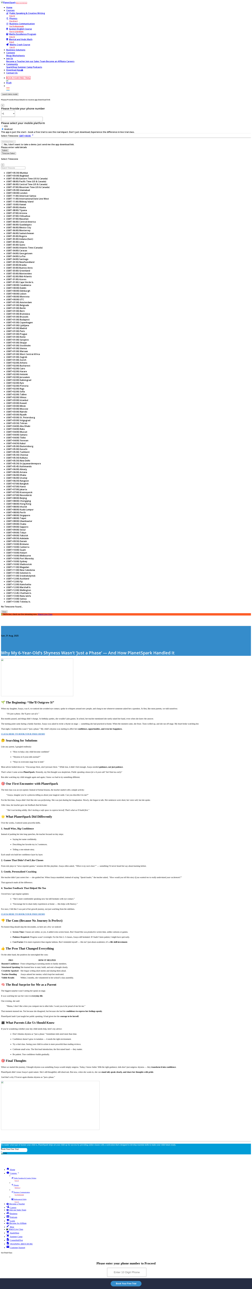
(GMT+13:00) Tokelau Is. (18, 601)
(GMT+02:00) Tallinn (16, 394)
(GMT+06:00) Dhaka (16, 475)
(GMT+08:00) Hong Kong (18, 503)
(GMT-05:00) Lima (15, 241)
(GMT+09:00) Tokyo (16, 532)
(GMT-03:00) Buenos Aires (19, 267)
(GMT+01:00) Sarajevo (17, 339)
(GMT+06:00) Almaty (16, 469)
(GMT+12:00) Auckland (17, 578)
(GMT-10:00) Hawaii (16, 204)
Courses (10, 10)
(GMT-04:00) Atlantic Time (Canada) (24, 247)
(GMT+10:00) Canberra (17, 547)
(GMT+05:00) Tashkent (18, 452)
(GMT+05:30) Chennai (17, 454)
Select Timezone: (10, 135)
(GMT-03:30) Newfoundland (20, 262)
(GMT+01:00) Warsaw (17, 351)
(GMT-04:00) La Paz (16, 256)
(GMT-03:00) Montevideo (19, 273)
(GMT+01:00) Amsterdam (19, 302)
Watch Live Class (45, 614)
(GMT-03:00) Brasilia (16, 264)
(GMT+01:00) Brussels (17, 316)
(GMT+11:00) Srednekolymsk (20, 575)
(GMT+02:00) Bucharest (18, 365)
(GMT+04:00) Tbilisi (16, 437)
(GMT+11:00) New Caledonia (20, 570)
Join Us (9, 58)
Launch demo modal (9, 94)
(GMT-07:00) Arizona (16, 213)
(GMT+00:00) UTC (15, 299)
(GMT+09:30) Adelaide (17, 538)
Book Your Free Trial (10, 1149)
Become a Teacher (16, 61)
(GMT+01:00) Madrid (16, 328)
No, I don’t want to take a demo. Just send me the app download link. (39, 144)
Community (12, 64)
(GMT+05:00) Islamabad (18, 190)
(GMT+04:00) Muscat (16, 431)
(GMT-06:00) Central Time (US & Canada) (26, 184)
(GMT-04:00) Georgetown (19, 253)
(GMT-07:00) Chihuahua (18, 216)
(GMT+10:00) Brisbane (17, 544)
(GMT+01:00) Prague (16, 334)
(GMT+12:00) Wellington (18, 590)
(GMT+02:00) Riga (15, 388)
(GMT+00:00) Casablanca (18, 285)
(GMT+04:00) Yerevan (17, 440)
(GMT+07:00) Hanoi (16, 486)
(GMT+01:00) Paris (15, 331)
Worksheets (18, 55)
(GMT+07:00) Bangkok (17, 483)
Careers (70, 61)
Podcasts (37, 67)
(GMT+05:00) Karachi (16, 449)
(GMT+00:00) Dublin (16, 288)
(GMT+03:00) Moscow (17, 408)
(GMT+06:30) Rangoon (17, 480)
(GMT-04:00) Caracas (16, 250)
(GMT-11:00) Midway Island (19, 201)
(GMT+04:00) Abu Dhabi (18, 426)
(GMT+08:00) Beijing (16, 498)
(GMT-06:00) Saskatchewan (20, 233)
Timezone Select (8, 153)
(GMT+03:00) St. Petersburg (20, 417)
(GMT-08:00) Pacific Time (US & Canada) (26, 181)
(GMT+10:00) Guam (16, 549)
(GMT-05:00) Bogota (16, 236)
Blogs (9, 55)
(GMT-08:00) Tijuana (16, 210)
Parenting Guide (9, 630)
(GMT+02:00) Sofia (15, 391)
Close (4, 612)
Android (8, 129)
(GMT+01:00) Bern (15, 311)
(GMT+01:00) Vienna (16, 348)
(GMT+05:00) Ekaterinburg (19, 446)
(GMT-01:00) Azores (16, 279)
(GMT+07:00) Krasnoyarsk (19, 492)
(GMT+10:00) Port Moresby (20, 558)
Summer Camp (25, 67)
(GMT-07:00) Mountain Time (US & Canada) (28, 187)
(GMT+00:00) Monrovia (17, 296)
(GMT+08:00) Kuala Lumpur (20, 509)
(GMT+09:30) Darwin (16, 541)
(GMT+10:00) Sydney (16, 561)
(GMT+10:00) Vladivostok (19, 564)
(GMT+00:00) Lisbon (16, 293)
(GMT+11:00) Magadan (17, 567)
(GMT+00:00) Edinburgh (18, 290)
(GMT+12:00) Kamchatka (18, 584)
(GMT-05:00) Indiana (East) (19, 239)
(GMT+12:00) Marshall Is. (18, 587)
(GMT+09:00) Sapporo (17, 526)
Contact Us (12, 72)
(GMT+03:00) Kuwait (16, 403)
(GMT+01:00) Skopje (16, 342)
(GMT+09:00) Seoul (15, 529)
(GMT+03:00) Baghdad (17, 175)
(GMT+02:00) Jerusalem (18, 377)
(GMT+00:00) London (16, 193)
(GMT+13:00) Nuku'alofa (18, 595)
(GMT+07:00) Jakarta (16, 489)
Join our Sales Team (36, 61)
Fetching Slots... (8, 142)
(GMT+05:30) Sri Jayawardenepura (23, 463)
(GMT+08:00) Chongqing (18, 500)
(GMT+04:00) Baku (15, 429)
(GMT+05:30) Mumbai (17, 172)
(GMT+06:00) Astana (16, 472)
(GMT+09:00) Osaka (16, 524)
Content (10, 52)
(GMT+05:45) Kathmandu (19, 466)
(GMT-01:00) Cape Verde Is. (20, 282)
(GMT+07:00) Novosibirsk (19, 495)
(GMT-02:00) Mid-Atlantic (19, 276)
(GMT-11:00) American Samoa (21, 195)
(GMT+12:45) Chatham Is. (19, 593)
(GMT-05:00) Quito (15, 244)
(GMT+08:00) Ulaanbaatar (19, 521)
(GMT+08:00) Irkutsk (16, 506)
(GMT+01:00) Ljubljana (17, 325)
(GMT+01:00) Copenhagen (19, 322)
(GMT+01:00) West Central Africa (23, 354)
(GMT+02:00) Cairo (15, 368)
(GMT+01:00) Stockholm (18, 345)
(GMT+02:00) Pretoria (17, 385)
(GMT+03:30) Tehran (16, 423)
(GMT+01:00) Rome (16, 336)
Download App (13, 70)
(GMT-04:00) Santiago (17, 259)
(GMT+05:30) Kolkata (17, 457)
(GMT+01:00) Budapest (18, 319)
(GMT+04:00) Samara (16, 434)
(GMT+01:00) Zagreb (16, 357)
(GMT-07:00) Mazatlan (17, 218)
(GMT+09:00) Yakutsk (17, 535)
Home (9, 7)
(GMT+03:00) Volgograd (18, 420)
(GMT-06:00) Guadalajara (19, 224)
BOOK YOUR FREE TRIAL (21, 3)
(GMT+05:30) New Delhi (18, 460)
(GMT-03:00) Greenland (18, 270)
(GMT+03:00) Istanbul (17, 400)
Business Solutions (15, 49)
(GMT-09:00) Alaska (16, 207)
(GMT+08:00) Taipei (16, 518)
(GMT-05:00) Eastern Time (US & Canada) (27, 178)
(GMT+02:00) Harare (16, 371)
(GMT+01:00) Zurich (16, 359)
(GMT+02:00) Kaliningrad (18, 380)
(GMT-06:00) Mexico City (18, 227)
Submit (4, 150)
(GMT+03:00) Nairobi (16, 411)
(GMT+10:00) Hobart (16, 552)
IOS (6, 126)
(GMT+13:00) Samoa (16, 598)
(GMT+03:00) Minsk (16, 406)
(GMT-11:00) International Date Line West (27, 198)
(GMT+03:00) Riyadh (16, 414)
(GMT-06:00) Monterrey (18, 230)
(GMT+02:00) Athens (16, 362)
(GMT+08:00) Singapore (18, 515)
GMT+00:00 (26, 135)
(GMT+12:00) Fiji (14, 581)
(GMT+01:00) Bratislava (18, 313)
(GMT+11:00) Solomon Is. (18, 572)
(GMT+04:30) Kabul (15, 443)
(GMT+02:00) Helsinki (17, 374)
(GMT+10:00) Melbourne (18, 555)
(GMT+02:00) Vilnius (16, 397)
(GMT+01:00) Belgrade (17, 305)
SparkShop (12, 67)
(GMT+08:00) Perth (16, 512)
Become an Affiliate (56, 61)
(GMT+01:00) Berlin (16, 308)
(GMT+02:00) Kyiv (15, 382)
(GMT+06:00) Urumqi (16, 477)
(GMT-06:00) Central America (21, 221)
